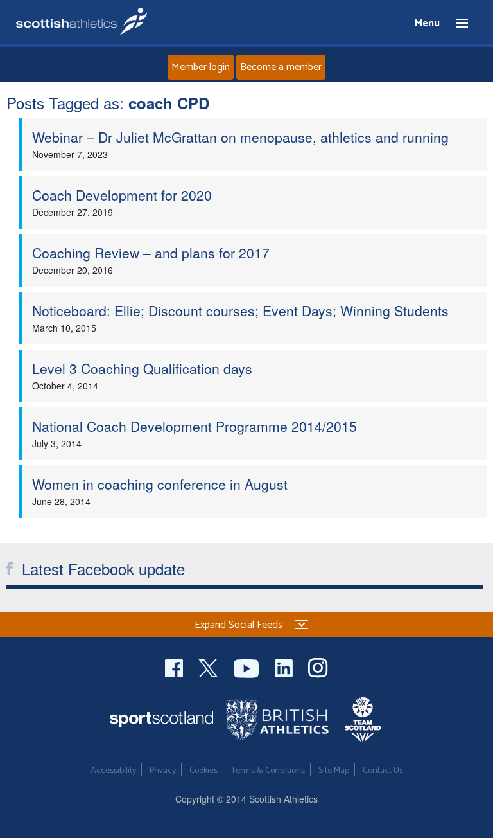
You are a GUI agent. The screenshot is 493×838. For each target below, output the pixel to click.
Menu (456, 24)
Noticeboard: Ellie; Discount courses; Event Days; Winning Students (240, 310)
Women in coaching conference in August (160, 484)
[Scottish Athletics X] (209, 666)
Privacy (163, 770)
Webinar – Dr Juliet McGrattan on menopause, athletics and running (240, 137)
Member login (200, 67)
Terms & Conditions (268, 770)
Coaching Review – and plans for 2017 (151, 252)
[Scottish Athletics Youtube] (248, 666)
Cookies (203, 770)
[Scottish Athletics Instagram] (318, 666)
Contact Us (383, 770)
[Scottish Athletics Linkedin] (285, 666)
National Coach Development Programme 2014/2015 (194, 426)
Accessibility (113, 770)
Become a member (281, 67)
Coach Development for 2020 (122, 194)
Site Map (333, 770)
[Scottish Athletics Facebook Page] (175, 666)
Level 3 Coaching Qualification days (142, 368)
